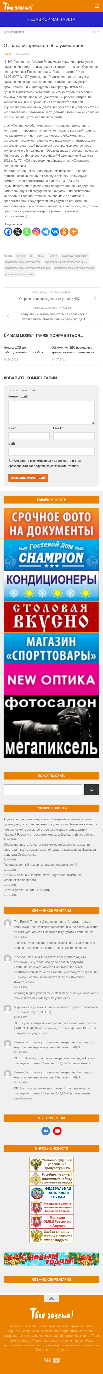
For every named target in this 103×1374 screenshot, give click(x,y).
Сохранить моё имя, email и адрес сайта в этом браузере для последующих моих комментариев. (44, 463)
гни (31, 255)
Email (58, 428)
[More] (73, 232)
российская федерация (19, 274)
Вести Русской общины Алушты (27, 890)
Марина (19, 1007)
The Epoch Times (26, 921)
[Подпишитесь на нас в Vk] (47, 1360)
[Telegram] (45, 232)
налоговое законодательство (22, 261)
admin (9, 53)
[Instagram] (36, 232)
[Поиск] (91, 789)
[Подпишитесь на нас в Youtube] (55, 1360)
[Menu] (97, 6)
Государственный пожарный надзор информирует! (40, 864)
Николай (20, 1042)
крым (41, 255)
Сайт (11, 444)
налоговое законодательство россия (27, 267)
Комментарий (18, 396)
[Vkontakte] (55, 232)
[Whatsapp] (27, 232)
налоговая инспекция (74, 255)
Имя (12, 428)
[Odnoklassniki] (64, 232)
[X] (17, 232)
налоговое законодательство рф (74, 267)
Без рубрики (14, 32)
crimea (21, 255)
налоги (53, 255)
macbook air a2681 (27, 957)
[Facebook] (8, 232)
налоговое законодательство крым (66, 261)
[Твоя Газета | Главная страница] (22, 6)
